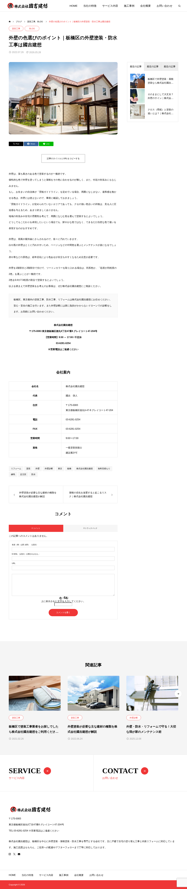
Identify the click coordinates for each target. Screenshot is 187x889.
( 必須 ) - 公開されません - (25, 554)
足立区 (23, 474)
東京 (60, 468)
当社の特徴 (89, 5)
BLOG (32, 28)
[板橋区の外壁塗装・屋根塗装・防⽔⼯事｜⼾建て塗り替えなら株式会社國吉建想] (28, 6)
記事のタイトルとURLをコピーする (63, 158)
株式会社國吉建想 (84, 468)
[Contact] (19, 854)
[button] (178, 693)
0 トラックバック (90, 528)
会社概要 (145, 5)
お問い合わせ (164, 5)
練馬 (13, 474)
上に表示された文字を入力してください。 (63, 601)
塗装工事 (16, 28)
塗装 (28, 468)
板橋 (69, 468)
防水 (33, 474)
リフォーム (16, 468)
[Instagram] (9, 854)
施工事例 (129, 5)
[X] (14, 854)
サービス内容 (110, 5)
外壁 (38, 468)
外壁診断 (49, 468)
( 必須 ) (24, 545)
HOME (73, 5)
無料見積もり (104, 468)
